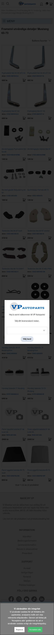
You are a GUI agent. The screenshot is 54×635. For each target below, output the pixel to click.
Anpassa (19, 630)
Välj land (27, 339)
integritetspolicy (39, 623)
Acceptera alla (35, 630)
